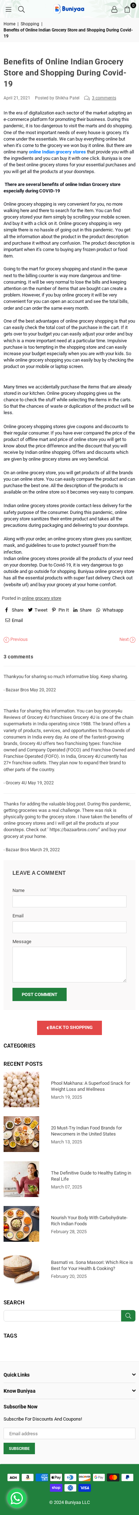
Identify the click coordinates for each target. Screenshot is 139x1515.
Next (124, 639)
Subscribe (19, 1448)
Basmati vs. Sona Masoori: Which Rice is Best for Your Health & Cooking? (92, 1265)
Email (18, 915)
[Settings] (114, 9)
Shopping (30, 23)
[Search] (21, 9)
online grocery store (41, 598)
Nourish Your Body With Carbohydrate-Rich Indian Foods (89, 1220)
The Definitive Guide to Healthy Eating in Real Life (91, 1176)
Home (9, 23)
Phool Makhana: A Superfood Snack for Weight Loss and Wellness (90, 1086)
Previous (18, 639)
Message (21, 941)
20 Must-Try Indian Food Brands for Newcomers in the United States (86, 1131)
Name (18, 890)
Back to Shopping (70, 1027)
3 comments (104, 97)
